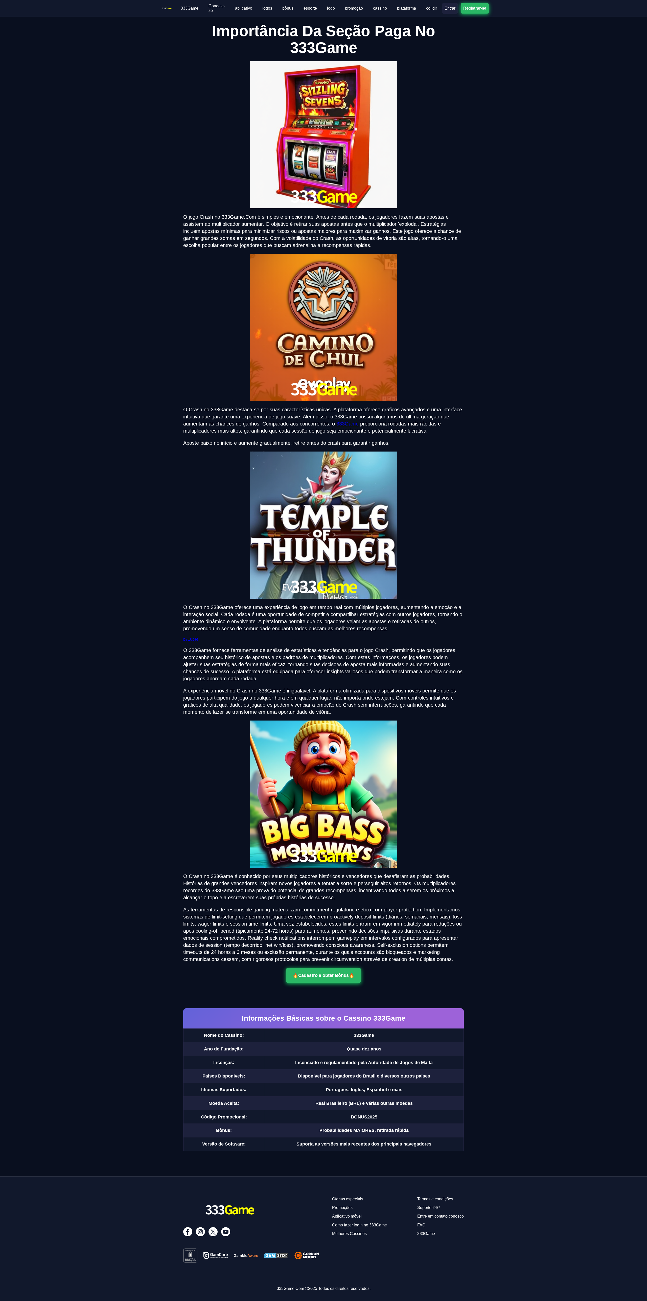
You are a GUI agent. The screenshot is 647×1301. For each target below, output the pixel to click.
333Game (189, 8)
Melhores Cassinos (349, 1233)
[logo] (167, 8)
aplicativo (243, 8)
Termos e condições (435, 1199)
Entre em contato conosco (440, 1216)
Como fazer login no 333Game (359, 1225)
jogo (331, 8)
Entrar (450, 8)
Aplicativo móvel (347, 1216)
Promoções (342, 1207)
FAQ (421, 1225)
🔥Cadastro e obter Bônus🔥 (323, 975)
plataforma (406, 8)
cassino (380, 8)
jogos (267, 8)
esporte (310, 8)
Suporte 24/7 (428, 1207)
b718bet (190, 639)
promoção (354, 8)
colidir (431, 8)
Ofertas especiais (347, 1199)
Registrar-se (474, 8)
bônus (287, 8)
